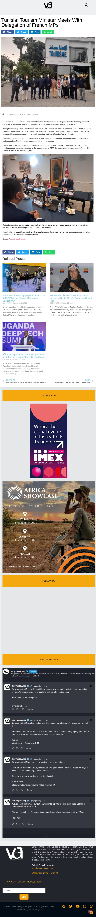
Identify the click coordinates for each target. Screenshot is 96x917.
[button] (86, 5)
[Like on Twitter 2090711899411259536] (23, 748)
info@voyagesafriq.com (42, 868)
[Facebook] (64, 906)
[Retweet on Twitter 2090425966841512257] (18, 790)
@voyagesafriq (35, 686)
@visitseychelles (19, 706)
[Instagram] (85, 906)
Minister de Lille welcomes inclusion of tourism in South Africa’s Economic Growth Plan (71, 298)
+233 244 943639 (50, 873)
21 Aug (46, 686)
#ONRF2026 (17, 782)
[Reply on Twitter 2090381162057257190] (13, 824)
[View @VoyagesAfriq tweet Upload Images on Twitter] (38, 743)
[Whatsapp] (91, 906)
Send (24, 897)
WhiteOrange (34, 910)
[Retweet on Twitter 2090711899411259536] (18, 748)
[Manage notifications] (90, 912)
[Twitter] (71, 906)
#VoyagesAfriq (19, 686)
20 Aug (46, 759)
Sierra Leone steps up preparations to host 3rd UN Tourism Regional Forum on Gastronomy (23, 298)
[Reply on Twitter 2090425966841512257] (13, 790)
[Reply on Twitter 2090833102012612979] (13, 709)
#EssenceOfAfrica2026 (22, 732)
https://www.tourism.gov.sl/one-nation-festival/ (32, 785)
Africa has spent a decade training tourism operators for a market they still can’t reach (23, 355)
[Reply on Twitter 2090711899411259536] (13, 748)
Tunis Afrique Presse (17, 239)
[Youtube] (78, 906)
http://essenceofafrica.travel (24, 743)
